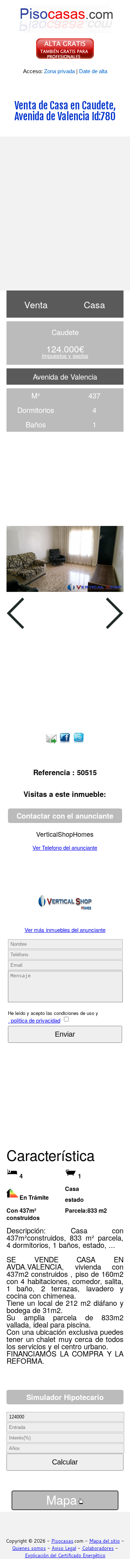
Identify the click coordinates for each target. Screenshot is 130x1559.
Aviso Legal (64, 1548)
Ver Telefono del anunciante (64, 847)
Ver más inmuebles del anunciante (65, 929)
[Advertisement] (65, 212)
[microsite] (65, 917)
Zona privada (59, 71)
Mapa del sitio (104, 1541)
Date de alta (93, 71)
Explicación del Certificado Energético (65, 1555)
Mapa (61, 1499)
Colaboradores (98, 1548)
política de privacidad (34, 1020)
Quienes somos (29, 1548)
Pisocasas (62, 1541)
